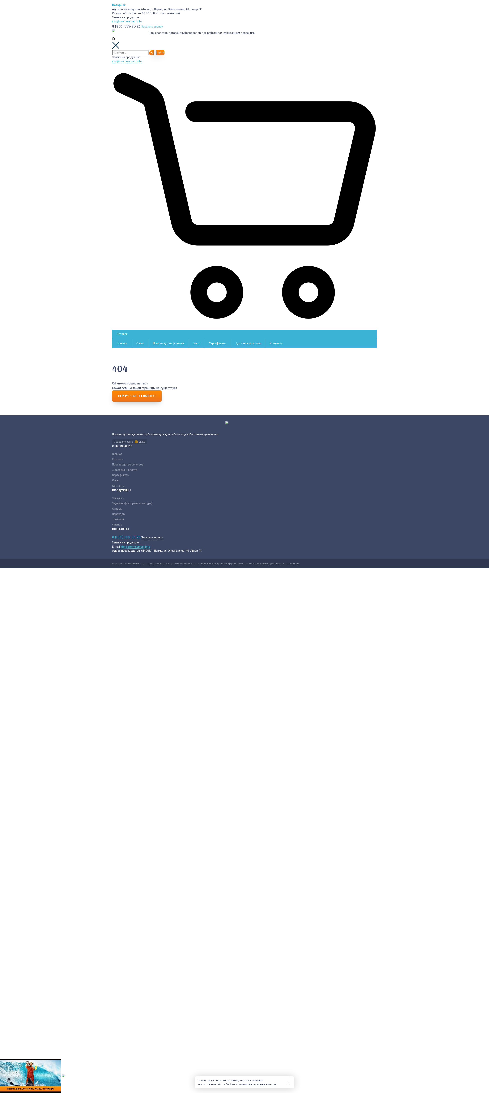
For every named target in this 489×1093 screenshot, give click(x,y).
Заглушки (118, 498)
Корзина (117, 459)
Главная (122, 343)
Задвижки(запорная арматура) (132, 503)
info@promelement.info (127, 21)
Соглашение (293, 563)
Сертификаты (217, 343)
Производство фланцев (168, 343)
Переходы (118, 514)
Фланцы (117, 524)
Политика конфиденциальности (265, 563)
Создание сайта (123, 441)
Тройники (118, 519)
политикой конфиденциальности (257, 1084)
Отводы (117, 508)
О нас (140, 343)
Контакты (276, 343)
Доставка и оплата (248, 343)
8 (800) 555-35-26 (126, 26)
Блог (196, 343)
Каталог (122, 334)
